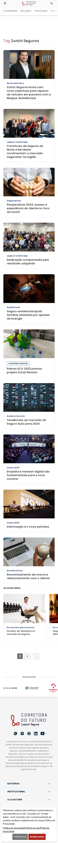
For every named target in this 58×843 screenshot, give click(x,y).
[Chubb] (14, 688)
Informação (41, 11)
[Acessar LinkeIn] (36, 734)
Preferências (20, 837)
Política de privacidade (14, 828)
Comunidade (10, 11)
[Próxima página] (36, 656)
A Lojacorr (14, 799)
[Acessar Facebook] (29, 734)
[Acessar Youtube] (42, 734)
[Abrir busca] (52, 3)
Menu (5, 3)
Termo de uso (33, 828)
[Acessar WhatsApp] (15, 734)
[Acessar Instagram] (22, 734)
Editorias (13, 783)
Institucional (16, 791)
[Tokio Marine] (35, 688)
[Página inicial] (29, 720)
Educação (26, 11)
